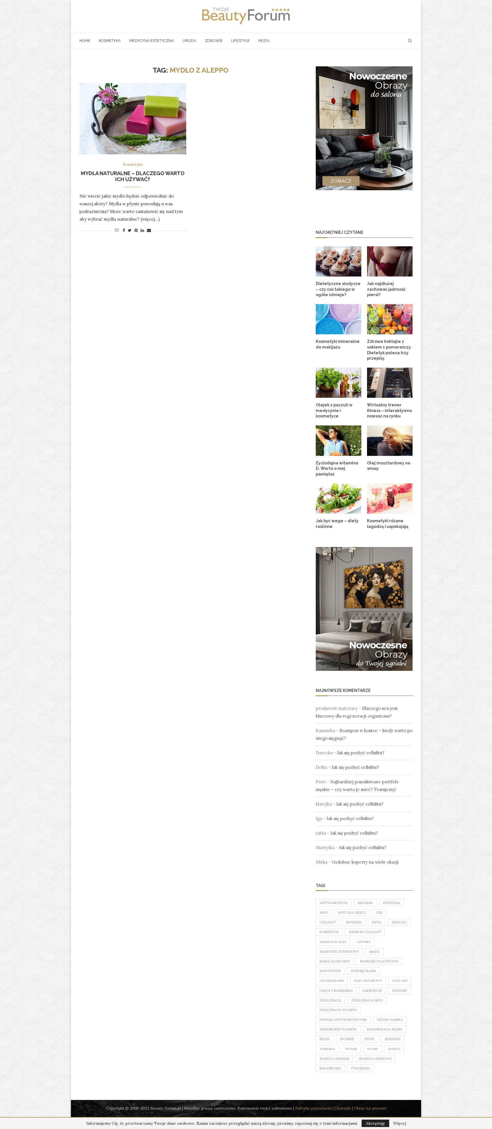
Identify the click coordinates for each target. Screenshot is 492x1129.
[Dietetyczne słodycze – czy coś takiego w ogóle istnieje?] (338, 261)
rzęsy (324, 1039)
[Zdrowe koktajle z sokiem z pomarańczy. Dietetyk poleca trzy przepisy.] (390, 319)
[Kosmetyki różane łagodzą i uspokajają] (390, 498)
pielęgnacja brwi (367, 1000)
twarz (351, 1049)
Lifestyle (240, 40)
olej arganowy (368, 981)
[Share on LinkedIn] (142, 230)
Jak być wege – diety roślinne (337, 524)
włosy (372, 1049)
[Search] (410, 40)
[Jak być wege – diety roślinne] (338, 498)
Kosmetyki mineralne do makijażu (338, 344)
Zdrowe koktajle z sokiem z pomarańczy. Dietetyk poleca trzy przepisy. (389, 349)
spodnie (347, 1039)
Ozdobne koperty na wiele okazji (365, 862)
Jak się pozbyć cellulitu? (360, 752)
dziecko (399, 922)
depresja (354, 922)
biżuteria (391, 903)
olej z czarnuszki (335, 991)
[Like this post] (117, 230)
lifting (363, 942)
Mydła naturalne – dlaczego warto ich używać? (132, 176)
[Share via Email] (149, 230)
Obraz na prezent (370, 1108)
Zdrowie (214, 40)
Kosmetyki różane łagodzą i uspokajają (387, 524)
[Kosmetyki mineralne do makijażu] (338, 319)
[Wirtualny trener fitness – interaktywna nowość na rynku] (390, 383)
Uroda (189, 40)
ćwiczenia (360, 1068)
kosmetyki (329, 932)
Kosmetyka (110, 40)
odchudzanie (331, 981)
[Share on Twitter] (130, 230)
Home (84, 40)
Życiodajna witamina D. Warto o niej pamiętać (337, 468)
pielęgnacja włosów (338, 1010)
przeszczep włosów (338, 1029)
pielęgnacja (330, 1000)
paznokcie (372, 991)
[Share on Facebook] (124, 230)
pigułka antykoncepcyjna (343, 1020)
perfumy (399, 991)
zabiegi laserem (334, 1059)
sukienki (392, 1039)
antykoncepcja (333, 903)
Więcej (399, 1123)
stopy (369, 1039)
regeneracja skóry (385, 1029)
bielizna (365, 903)
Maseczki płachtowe (379, 961)
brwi (323, 913)
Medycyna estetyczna (151, 40)
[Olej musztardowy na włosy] (390, 440)
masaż (374, 952)
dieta (377, 922)
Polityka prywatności (314, 1108)
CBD (379, 913)
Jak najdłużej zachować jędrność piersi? (386, 289)
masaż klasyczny (334, 961)
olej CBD (399, 981)
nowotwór (330, 971)
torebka (327, 1049)
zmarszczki (330, 1068)
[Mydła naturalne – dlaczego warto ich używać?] (132, 118)
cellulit (327, 922)
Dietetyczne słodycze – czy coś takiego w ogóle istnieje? (338, 289)
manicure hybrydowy (339, 952)
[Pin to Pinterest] (136, 230)
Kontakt (344, 1108)
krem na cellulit (365, 932)
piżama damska (390, 1020)
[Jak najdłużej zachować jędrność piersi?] (390, 261)
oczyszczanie (363, 971)
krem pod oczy (333, 942)
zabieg (394, 1049)
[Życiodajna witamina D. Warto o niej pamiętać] (338, 440)
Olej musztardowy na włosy (388, 466)
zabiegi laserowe (375, 1059)
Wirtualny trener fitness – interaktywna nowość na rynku (389, 410)
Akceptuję (375, 1123)
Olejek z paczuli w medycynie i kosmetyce (334, 410)
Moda (264, 40)
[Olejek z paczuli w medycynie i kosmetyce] (338, 383)
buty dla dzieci (352, 913)
